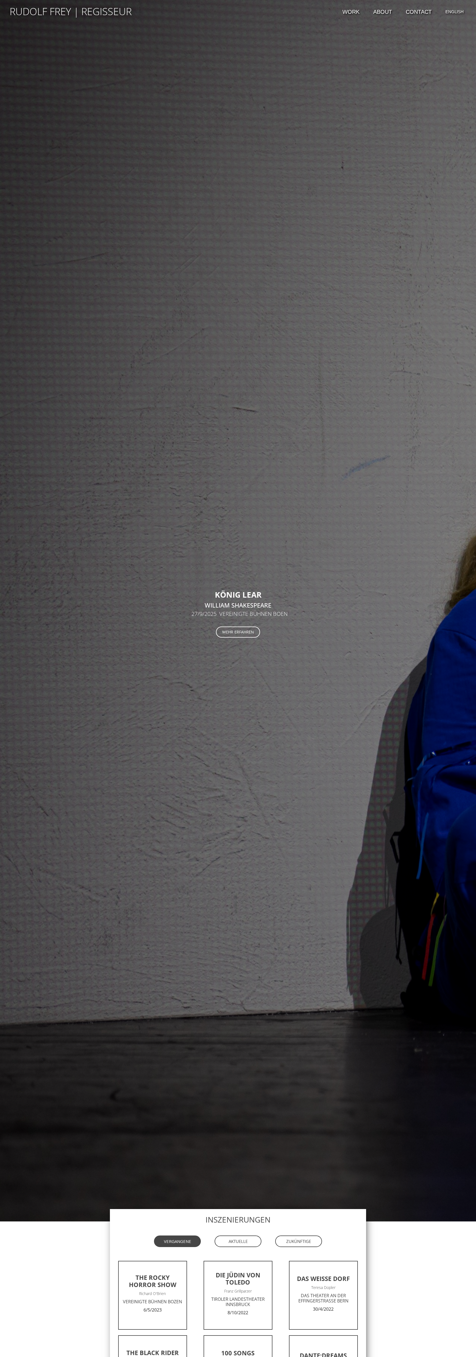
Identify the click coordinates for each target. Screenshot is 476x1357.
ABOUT (382, 12)
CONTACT (419, 12)
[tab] (177, 1241)
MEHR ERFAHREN (238, 632)
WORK (350, 12)
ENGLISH (454, 11)
